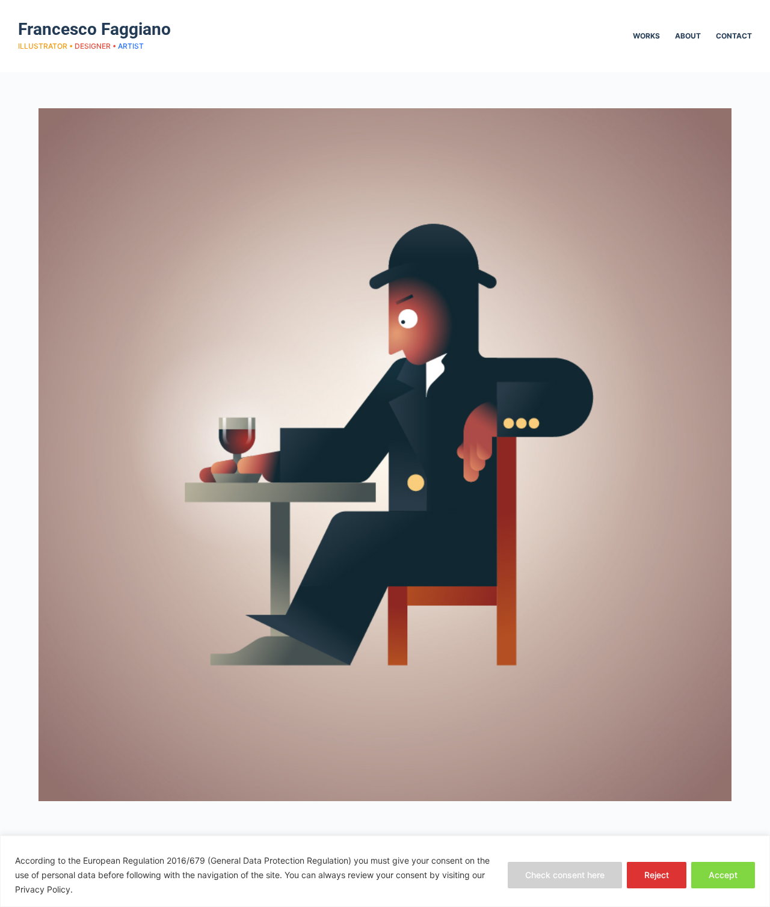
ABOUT (688, 35)
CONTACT (734, 35)
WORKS (646, 35)
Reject (656, 875)
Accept (723, 875)
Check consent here (565, 875)
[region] (385, 871)
